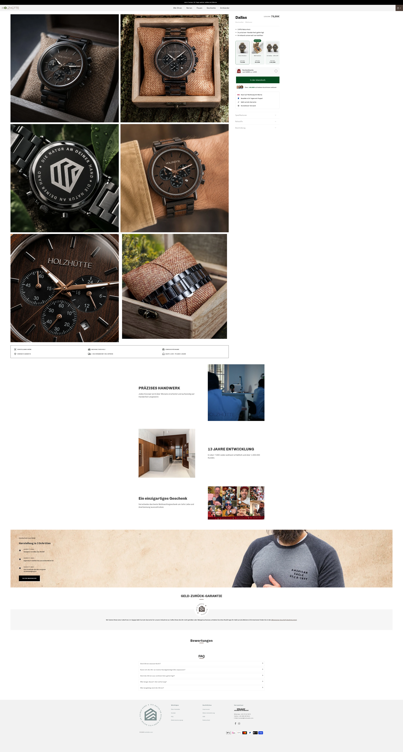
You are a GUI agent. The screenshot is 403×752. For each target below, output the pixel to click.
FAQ (172, 716)
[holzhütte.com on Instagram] (239, 723)
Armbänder (225, 8)
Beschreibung (240, 128)
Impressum (206, 709)
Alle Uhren (177, 8)
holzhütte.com (148, 732)
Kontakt (173, 713)
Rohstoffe (239, 121)
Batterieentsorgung (177, 720)
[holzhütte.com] (33, 7)
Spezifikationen (241, 115)
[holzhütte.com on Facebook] (235, 723)
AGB (204, 716)
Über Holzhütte (175, 709)
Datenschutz (206, 720)
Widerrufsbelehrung (209, 713)
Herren (189, 8)
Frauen (199, 8)
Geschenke (211, 8)
